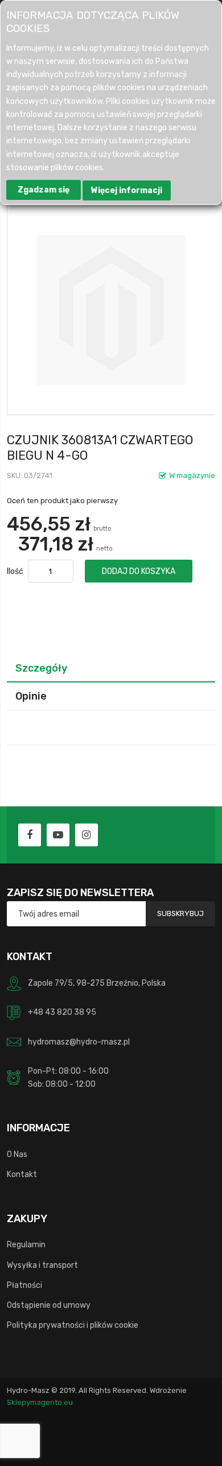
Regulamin (26, 1244)
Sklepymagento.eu (40, 1402)
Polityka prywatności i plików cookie (72, 1325)
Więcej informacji (126, 190)
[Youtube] (58, 835)
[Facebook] (29, 835)
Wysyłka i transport (42, 1265)
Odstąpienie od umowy (49, 1305)
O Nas (17, 1154)
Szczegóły (41, 668)
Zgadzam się (43, 190)
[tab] (111, 668)
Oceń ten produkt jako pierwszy (62, 500)
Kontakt (22, 1174)
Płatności (24, 1285)
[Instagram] (86, 835)
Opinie (31, 696)
